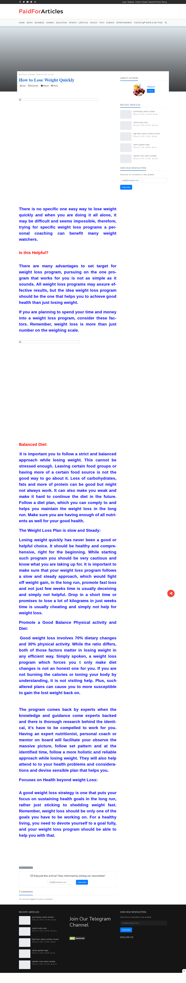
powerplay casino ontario (144, 111)
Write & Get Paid (154, 22)
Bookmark (34, 86)
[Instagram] (35, 2)
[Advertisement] (93, 977)
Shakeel (151, 86)
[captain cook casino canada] (126, 159)
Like (24, 86)
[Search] (165, 22)
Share (55, 86)
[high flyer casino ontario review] (126, 136)
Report (46, 86)
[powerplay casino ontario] (126, 114)
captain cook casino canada (144, 156)
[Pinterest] (31, 2)
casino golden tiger (141, 144)
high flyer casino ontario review (146, 133)
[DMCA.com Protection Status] (77, 938)
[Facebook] (20, 2)
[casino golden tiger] (126, 147)
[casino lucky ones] (126, 125)
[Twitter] (24, 2)
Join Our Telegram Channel (90, 921)
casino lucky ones (140, 122)
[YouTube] (27, 2)
